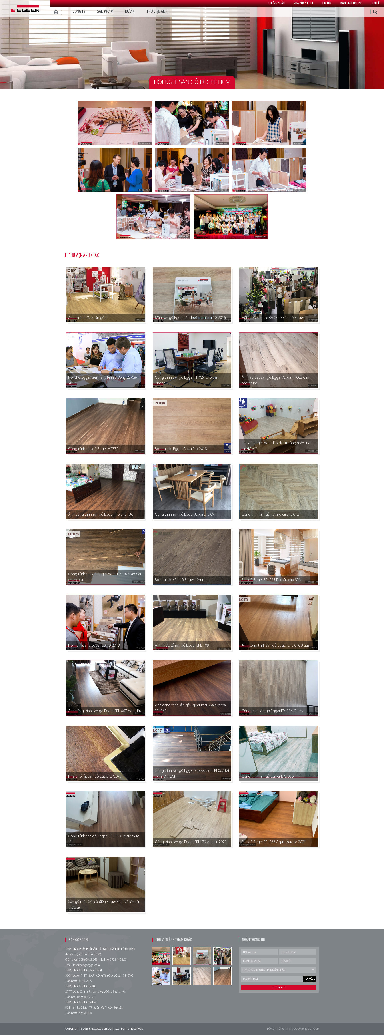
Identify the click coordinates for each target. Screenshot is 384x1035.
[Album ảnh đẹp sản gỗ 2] (181, 956)
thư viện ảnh (157, 11)
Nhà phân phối (303, 3)
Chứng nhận (276, 3)
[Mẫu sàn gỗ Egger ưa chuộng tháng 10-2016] (202, 956)
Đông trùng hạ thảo (281, 1028)
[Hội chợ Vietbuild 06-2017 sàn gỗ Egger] (222, 956)
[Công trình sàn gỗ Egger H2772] (222, 976)
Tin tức (327, 3)
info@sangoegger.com (86, 965)
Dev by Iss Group (307, 1028)
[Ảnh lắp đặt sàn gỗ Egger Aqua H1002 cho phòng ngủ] (202, 976)
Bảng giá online (351, 3)
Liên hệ (375, 3)
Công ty (79, 11)
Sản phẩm (105, 11)
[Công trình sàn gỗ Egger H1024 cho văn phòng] (181, 976)
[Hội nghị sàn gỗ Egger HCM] (115, 123)
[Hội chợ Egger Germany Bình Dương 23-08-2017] (161, 976)
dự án (130, 11)
